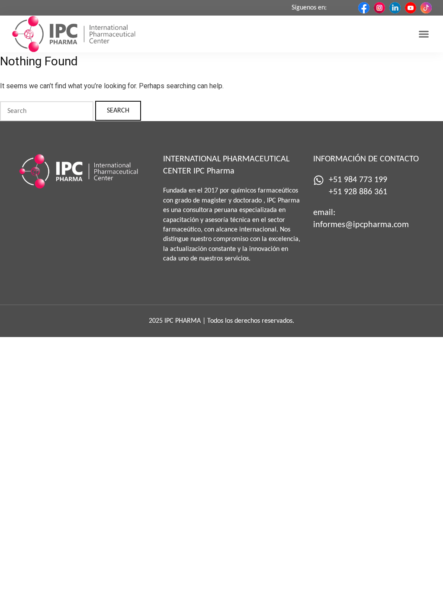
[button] (423, 34)
